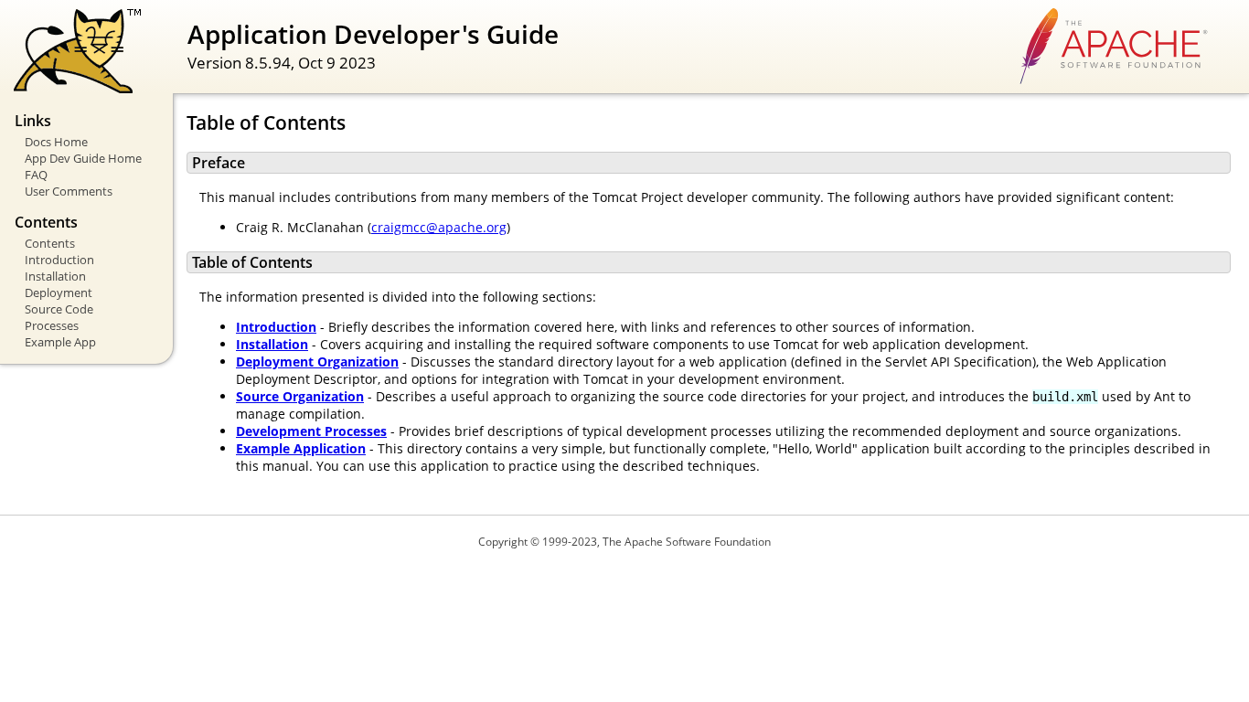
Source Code (59, 309)
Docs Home (56, 141)
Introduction (59, 259)
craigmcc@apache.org (439, 227)
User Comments (68, 191)
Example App (60, 342)
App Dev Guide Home (83, 158)
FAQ (36, 174)
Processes (52, 325)
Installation (55, 276)
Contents (50, 243)
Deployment (58, 292)
